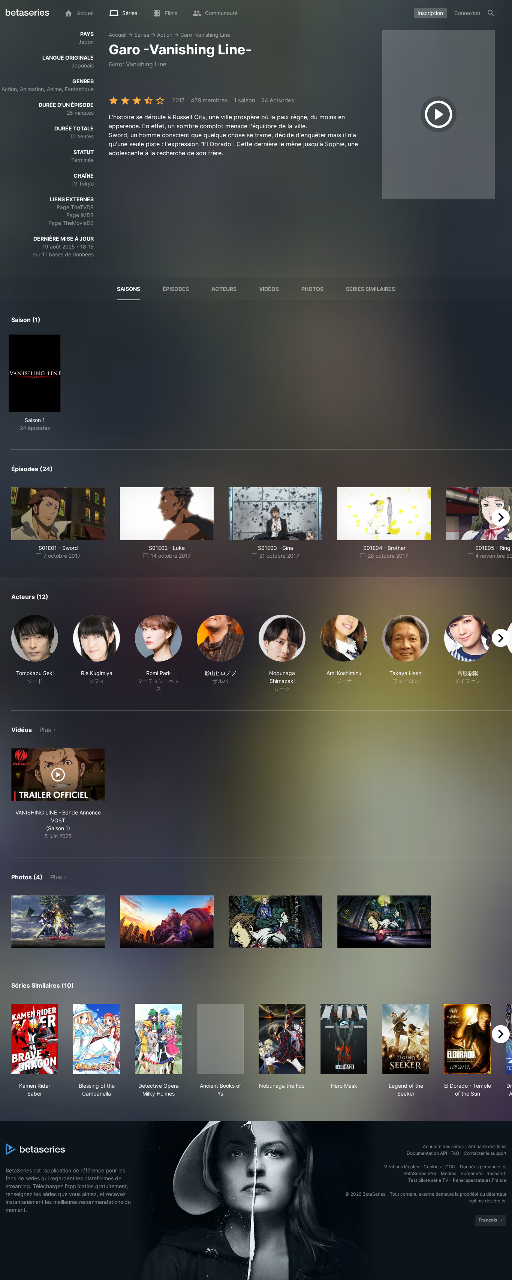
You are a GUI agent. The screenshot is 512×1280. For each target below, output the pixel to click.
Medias (448, 1173)
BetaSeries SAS (419, 1173)
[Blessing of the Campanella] (96, 1039)
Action (164, 34)
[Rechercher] (491, 13)
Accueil (117, 34)
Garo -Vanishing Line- (206, 34)
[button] (34, 654)
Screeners (471, 1173)
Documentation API (427, 1153)
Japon (86, 42)
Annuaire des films (487, 1146)
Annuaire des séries (443, 1146)
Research (496, 1173)
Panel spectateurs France (479, 1180)
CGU (450, 1166)
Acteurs (224, 289)
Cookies (432, 1166)
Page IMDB (80, 215)
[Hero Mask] (343, 1039)
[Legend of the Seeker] (405, 1039)
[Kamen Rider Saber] (34, 1039)
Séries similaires (370, 289)
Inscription (430, 13)
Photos (312, 289)
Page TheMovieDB (71, 223)
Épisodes (176, 289)
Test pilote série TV (428, 1180)
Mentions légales (401, 1166)
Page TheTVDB (75, 207)
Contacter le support (485, 1153)
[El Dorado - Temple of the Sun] (467, 1039)
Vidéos (269, 289)
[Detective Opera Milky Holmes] (158, 1039)
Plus (45, 730)
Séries (141, 34)
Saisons (128, 289)
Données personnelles (483, 1166)
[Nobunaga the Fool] (282, 1039)
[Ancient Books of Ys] (220, 1039)
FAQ (455, 1153)
